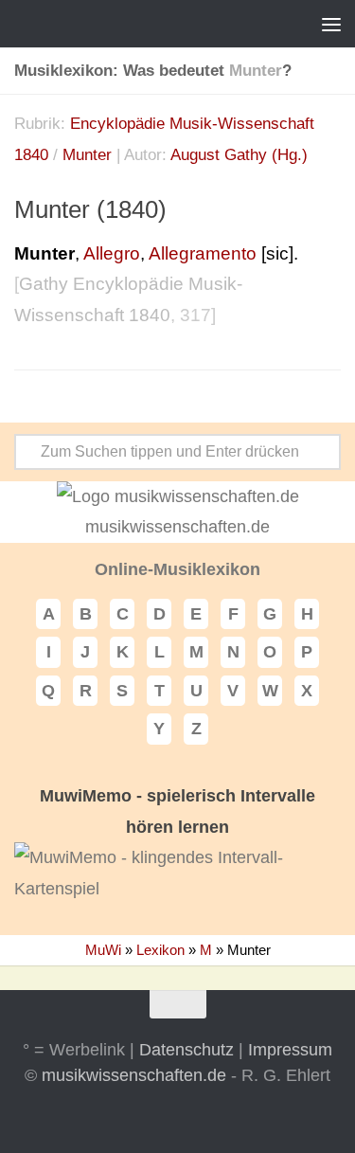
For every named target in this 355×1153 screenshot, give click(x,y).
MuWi (103, 950)
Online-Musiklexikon (177, 569)
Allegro (111, 253)
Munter (87, 155)
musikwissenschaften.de (134, 1075)
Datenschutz (186, 1049)
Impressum (290, 1049)
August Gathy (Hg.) (239, 155)
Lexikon (160, 950)
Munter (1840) (90, 209)
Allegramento (203, 253)
